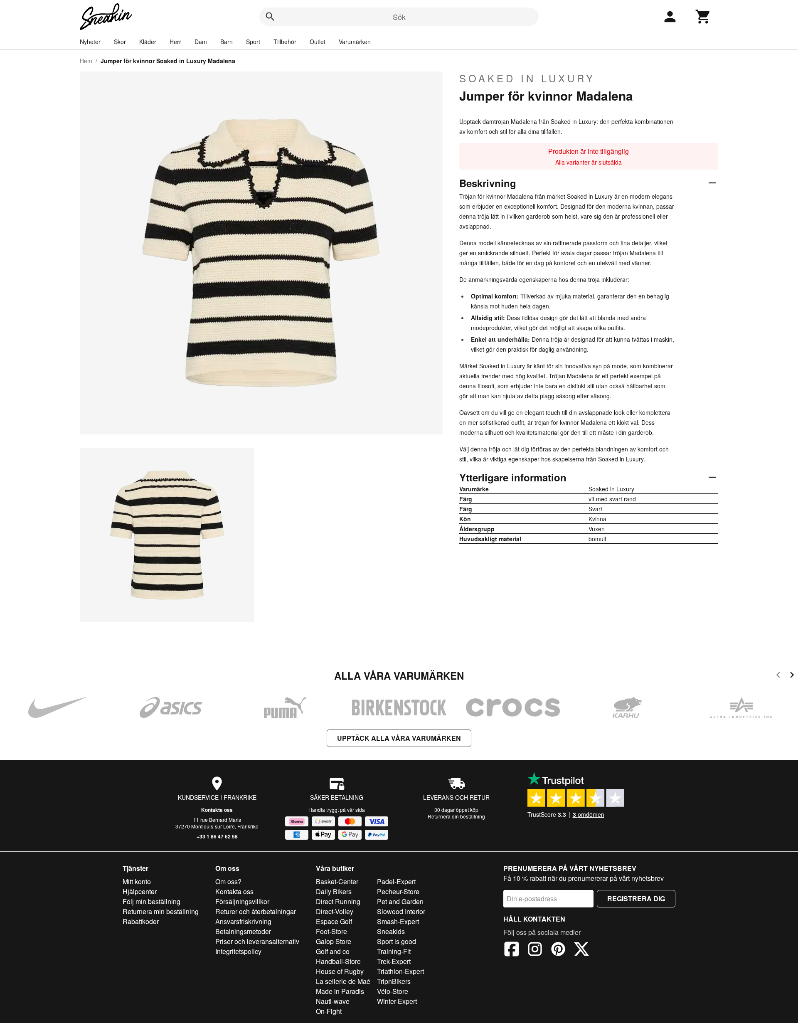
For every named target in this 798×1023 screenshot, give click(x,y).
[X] (581, 950)
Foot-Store (331, 931)
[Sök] (270, 16)
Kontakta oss (217, 809)
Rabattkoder (141, 921)
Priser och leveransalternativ (257, 941)
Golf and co (333, 951)
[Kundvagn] (703, 16)
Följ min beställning (151, 901)
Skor (120, 41)
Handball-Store (338, 961)
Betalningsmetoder (243, 931)
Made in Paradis (340, 991)
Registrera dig (636, 898)
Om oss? (228, 881)
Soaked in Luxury (527, 78)
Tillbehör (284, 41)
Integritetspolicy (238, 951)
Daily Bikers (334, 891)
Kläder (147, 41)
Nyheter (90, 41)
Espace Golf (334, 921)
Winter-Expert (397, 1001)
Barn (226, 41)
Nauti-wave (333, 1001)
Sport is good (396, 941)
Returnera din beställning (456, 816)
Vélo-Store (392, 991)
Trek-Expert (394, 961)
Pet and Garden (400, 901)
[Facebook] (511, 950)
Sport (253, 41)
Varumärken (355, 41)
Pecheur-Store (398, 891)
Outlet (317, 41)
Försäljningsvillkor (242, 901)
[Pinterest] (558, 950)
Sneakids (391, 931)
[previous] (778, 676)
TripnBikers (394, 981)
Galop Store (333, 941)
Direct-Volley (334, 911)
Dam (201, 41)
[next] (792, 676)
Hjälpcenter (140, 891)
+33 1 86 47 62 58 (217, 836)
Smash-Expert (398, 921)
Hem (86, 61)
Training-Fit (394, 951)
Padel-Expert (396, 881)
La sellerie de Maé (343, 981)
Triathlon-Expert (400, 971)
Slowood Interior (401, 911)
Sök (399, 16)
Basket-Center (337, 881)
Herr (175, 41)
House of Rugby (340, 971)
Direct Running (338, 901)
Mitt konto (137, 881)
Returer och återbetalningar (255, 911)
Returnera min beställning (161, 911)
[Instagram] (535, 950)
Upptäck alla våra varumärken (399, 738)
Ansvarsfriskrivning (243, 921)
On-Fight (329, 1011)
